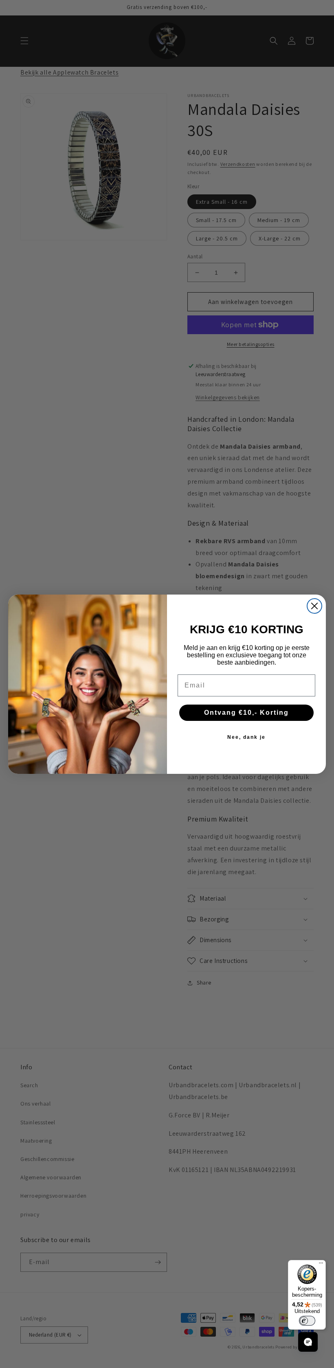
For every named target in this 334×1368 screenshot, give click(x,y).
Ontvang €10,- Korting (246, 712)
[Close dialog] (314, 606)
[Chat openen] (308, 1342)
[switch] (307, 1321)
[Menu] (321, 1265)
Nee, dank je (246, 737)
